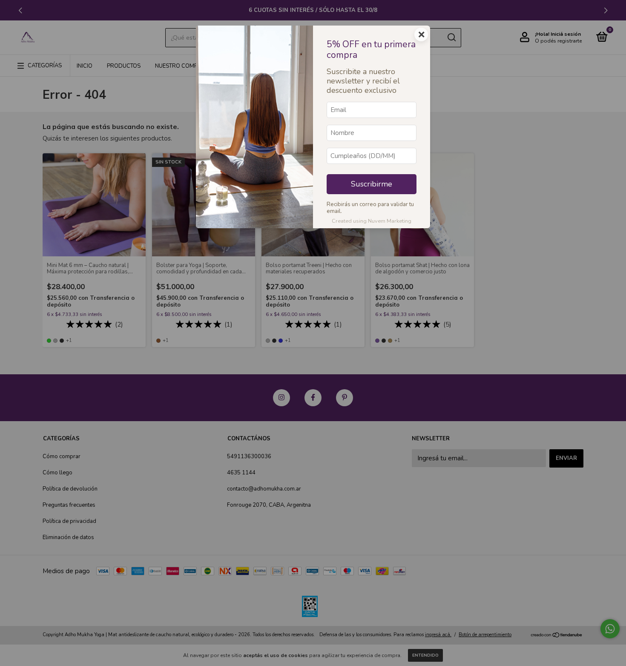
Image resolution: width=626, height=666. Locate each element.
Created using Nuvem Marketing (371, 221)
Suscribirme (371, 184)
